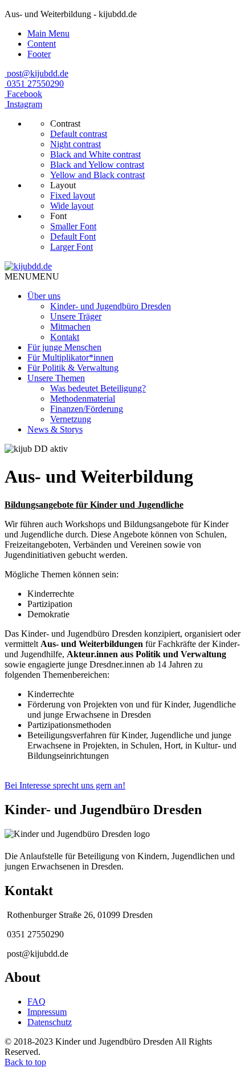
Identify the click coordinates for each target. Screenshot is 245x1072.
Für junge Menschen (64, 347)
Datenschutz (49, 1022)
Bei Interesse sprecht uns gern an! (65, 785)
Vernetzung (70, 419)
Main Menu (48, 33)
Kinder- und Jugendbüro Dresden (110, 306)
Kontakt (64, 337)
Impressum (47, 1012)
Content (41, 43)
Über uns (43, 296)
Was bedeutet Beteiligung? (98, 388)
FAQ (36, 1001)
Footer (39, 54)
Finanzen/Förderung (86, 409)
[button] (32, 276)
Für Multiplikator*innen (70, 357)
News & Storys (55, 429)
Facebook (24, 94)
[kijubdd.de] (28, 266)
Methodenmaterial (82, 398)
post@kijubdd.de (37, 73)
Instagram (24, 104)
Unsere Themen (56, 378)
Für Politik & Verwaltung (73, 368)
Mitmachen (70, 326)
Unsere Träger (75, 316)
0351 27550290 (35, 83)
